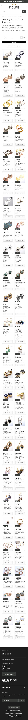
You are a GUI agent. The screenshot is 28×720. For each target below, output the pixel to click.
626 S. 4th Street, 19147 (7, 663)
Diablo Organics (6, 410)
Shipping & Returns (9, 713)
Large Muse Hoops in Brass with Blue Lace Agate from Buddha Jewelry (19, 631)
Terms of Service (13, 715)
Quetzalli (17, 189)
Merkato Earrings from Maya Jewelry (7, 139)
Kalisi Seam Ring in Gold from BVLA (8, 582)
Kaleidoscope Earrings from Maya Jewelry (6, 163)
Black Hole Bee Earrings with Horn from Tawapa (19, 259)
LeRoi (16, 560)
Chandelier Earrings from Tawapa (18, 307)
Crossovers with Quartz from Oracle (19, 360)
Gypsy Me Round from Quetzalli (19, 187)
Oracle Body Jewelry (7, 362)
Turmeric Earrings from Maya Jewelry (20, 164)
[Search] (24, 11)
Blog (7, 710)
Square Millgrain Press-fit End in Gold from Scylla (7, 532)
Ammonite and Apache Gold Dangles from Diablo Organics (19, 508)
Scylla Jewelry (6, 534)
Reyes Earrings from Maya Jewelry (7, 188)
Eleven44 (5, 67)
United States (13, 707)
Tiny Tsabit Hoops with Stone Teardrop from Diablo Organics (19, 406)
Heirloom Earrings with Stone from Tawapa (20, 284)
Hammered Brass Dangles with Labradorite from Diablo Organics (19, 456)
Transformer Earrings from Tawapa (6, 332)
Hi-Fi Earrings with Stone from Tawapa (7, 284)
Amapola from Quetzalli (19, 211)
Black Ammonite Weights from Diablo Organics (7, 431)
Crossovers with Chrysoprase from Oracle (7, 360)
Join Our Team (10, 712)
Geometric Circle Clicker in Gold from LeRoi (19, 557)
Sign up (22, 700)
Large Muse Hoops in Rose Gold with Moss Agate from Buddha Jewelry (7, 631)
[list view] (24, 37)
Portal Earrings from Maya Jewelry (19, 115)
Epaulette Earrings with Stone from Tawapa (6, 308)
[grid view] (21, 37)
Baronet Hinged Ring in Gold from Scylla (19, 532)
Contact (18, 712)
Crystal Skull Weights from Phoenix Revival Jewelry (19, 334)
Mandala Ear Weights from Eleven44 (6, 65)
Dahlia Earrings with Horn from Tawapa (7, 259)
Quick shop (7, 70)
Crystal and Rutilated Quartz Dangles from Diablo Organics (19, 431)
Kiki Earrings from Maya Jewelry (20, 140)
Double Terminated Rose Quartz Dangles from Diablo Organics (7, 482)
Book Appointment (9, 674)
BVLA (4, 583)
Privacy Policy (18, 713)
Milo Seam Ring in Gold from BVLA (20, 582)
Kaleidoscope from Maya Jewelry (18, 89)
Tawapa (17, 236)
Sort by (4, 37)
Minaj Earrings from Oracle (19, 383)
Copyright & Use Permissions (14, 716)
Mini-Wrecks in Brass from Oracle (7, 383)
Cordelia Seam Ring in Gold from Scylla (7, 557)
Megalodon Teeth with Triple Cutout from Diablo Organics (20, 481)
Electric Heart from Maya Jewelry (6, 90)
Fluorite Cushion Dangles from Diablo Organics (7, 507)
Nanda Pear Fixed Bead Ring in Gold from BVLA (7, 606)
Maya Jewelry (6, 92)
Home (3, 16)
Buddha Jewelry (18, 608)
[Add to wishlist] (11, 51)
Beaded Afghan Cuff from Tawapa (20, 234)
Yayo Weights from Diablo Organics (6, 408)
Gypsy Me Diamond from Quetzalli (7, 212)
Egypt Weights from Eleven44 (19, 64)
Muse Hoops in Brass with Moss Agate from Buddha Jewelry (19, 605)
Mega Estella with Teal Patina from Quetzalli (7, 235)
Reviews (18, 710)
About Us (12, 710)
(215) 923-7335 (6, 666)
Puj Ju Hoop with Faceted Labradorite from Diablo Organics (7, 456)
